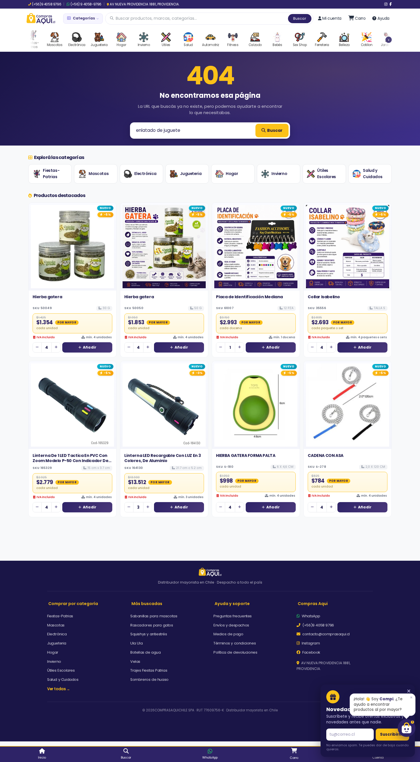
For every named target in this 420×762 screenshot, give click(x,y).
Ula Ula (136, 643)
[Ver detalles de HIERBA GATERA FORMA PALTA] (256, 405)
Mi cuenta (331, 18)
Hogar (232, 173)
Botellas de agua (145, 652)
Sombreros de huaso (149, 679)
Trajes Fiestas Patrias (148, 670)
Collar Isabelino (324, 297)
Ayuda (383, 18)
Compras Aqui (313, 603)
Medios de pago (228, 634)
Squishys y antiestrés (148, 634)
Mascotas (99, 173)
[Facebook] (390, 4)
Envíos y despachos (231, 625)
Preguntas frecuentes (232, 616)
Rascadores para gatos (151, 625)
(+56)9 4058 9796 (46, 4)
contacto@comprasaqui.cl (325, 634)
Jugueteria (190, 173)
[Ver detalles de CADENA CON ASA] (347, 405)
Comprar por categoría (73, 603)
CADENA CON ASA (325, 455)
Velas (135, 661)
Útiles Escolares (326, 174)
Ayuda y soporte (232, 603)
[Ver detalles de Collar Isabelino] (347, 247)
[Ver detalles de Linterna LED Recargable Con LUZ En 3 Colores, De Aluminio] (164, 405)
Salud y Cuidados (372, 174)
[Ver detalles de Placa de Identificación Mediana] (256, 247)
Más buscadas (146, 603)
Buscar (299, 18)
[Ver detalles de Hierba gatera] (72, 247)
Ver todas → (58, 689)
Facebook (310, 652)
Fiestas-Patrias (51, 174)
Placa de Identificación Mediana (249, 297)
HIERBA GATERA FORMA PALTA (245, 455)
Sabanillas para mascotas (153, 616)
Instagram (310, 643)
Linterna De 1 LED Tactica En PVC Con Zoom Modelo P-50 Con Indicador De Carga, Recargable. (70, 461)
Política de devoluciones (235, 652)
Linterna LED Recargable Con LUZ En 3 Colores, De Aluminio (162, 458)
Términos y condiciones (234, 643)
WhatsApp (310, 616)
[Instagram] (385, 4)
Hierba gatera (47, 297)
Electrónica (145, 173)
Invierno (279, 173)
